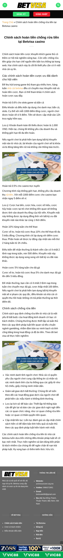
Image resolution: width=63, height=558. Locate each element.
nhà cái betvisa (15, 88)
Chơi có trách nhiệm (13, 527)
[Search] (58, 5)
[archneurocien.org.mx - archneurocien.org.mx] (31, 5)
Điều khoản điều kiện (13, 531)
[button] (4, 5)
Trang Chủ (7, 22)
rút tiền (9, 194)
